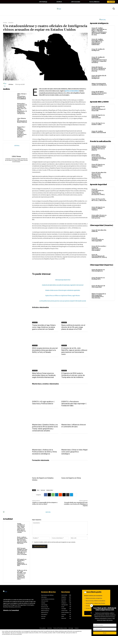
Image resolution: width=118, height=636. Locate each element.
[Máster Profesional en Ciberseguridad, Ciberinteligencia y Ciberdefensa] (110, 296)
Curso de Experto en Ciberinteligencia (98, 270)
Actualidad (10, 22)
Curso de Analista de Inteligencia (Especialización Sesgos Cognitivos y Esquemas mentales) (99, 59)
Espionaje (43, 490)
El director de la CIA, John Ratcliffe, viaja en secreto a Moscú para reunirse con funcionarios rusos (74, 351)
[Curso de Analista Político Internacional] (110, 133)
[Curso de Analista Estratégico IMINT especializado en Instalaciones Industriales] (110, 41)
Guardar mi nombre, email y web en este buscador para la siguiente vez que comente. (54, 542)
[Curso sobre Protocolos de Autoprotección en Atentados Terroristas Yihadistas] (110, 156)
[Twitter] (7, 1)
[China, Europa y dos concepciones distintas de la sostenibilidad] (10, 96)
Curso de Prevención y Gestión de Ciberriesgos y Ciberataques (99, 248)
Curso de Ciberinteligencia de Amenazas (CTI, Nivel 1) (99, 256)
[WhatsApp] (53, 494)
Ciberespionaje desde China (62, 280)
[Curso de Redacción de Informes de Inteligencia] (110, 77)
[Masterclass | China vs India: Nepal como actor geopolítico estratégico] (74, 441)
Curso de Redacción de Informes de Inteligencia (99, 77)
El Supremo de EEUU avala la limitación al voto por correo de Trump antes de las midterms (73, 375)
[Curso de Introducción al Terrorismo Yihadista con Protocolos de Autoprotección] (110, 174)
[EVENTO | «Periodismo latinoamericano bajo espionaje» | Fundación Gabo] (74, 393)
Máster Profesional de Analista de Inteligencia (99, 84)
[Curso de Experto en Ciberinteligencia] (110, 271)
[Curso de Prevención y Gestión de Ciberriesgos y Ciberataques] (110, 248)
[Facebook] (4, 1)
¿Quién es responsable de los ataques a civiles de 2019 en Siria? (44, 503)
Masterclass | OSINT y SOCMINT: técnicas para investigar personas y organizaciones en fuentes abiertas (21, 132)
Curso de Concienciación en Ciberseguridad (97, 239)
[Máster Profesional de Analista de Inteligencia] (110, 85)
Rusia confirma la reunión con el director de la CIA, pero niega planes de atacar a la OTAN (73, 327)
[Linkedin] (10, 1)
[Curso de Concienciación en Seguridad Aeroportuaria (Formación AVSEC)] (110, 191)
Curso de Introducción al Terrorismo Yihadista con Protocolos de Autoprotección (99, 175)
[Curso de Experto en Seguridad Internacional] (110, 117)
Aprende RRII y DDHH (99, 101)
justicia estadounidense (72, 91)
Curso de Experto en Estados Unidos (98, 123)
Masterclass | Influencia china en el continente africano (73, 426)
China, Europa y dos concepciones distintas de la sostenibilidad (21, 96)
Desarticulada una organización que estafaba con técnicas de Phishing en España (76, 504)
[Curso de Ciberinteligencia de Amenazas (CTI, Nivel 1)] (110, 256)
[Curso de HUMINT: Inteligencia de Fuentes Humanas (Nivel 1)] (110, 93)
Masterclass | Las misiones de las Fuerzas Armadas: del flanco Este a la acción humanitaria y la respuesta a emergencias (22, 108)
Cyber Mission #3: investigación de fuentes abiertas (22, 120)
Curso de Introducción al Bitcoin (99, 230)
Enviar (104, 633)
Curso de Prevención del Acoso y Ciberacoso (99, 199)
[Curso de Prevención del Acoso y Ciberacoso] (110, 201)
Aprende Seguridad (98, 184)
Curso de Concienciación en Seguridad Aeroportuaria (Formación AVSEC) (98, 192)
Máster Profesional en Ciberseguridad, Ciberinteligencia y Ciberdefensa (99, 296)
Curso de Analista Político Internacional (99, 132)
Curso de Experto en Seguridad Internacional (98, 116)
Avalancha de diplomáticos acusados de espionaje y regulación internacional (62, 285)
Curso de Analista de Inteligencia (98, 49)
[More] (75, 494)
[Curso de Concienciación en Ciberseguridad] (110, 240)
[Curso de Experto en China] (74, 469)
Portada (5, 22)
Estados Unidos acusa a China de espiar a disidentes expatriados (62, 290)
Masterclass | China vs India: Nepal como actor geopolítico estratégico (74, 452)
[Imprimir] (67, 494)
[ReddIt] (60, 494)
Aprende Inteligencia (99, 23)
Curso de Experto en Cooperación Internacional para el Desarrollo (98, 108)
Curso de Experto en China (71, 478)
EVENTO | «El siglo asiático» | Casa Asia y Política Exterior (43, 403)
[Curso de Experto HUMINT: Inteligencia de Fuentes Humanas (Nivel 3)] (110, 69)
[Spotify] (23, 1)
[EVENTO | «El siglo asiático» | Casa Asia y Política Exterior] (45, 393)
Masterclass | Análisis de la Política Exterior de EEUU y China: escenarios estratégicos (44, 452)
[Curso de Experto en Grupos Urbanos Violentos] (110, 166)
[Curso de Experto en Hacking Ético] (110, 279)
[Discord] (21, 1)
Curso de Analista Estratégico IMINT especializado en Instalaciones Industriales (98, 42)
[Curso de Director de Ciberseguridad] (110, 287)
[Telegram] (71, 494)
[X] (49, 494)
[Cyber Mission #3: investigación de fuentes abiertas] (10, 121)
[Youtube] (12, 1)
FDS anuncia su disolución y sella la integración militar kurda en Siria (22, 562)
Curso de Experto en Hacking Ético (98, 278)
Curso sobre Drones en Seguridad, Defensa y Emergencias (99, 216)
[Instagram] (15, 1)
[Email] (64, 494)
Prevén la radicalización (100, 141)
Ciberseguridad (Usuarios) (101, 225)
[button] (113, 8)
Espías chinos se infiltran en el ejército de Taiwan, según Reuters (62, 295)
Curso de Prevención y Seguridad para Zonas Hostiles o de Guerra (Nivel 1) (99, 148)
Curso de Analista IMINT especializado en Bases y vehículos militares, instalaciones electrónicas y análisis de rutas (99, 31)
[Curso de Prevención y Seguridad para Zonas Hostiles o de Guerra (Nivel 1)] (110, 148)
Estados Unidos (49, 490)
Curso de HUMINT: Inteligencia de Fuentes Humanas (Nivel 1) (99, 93)
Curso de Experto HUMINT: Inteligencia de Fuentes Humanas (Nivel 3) (99, 69)
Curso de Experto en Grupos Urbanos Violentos (98, 166)
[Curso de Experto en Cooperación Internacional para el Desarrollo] (110, 108)
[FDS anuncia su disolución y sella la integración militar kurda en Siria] (10, 561)
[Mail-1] (29, 1)
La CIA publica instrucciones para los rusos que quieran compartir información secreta (62, 301)
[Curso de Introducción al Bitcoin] (110, 232)
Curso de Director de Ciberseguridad (98, 286)
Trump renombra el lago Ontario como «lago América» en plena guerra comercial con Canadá (44, 327)
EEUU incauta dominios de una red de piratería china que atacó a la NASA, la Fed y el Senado (45, 350)
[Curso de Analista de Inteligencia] (110, 51)
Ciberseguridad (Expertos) (101, 265)
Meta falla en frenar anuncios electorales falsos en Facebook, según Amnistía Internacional (44, 375)
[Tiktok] (18, 1)
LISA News (10, 84)
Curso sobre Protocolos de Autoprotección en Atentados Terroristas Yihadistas (99, 157)
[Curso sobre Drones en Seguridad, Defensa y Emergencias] (110, 217)
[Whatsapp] (26, 1)
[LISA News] (5, 84)
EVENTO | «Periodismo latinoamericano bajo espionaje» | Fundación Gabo (73, 404)
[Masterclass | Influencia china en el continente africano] (74, 416)
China (38, 490)
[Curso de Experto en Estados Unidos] (45, 469)
